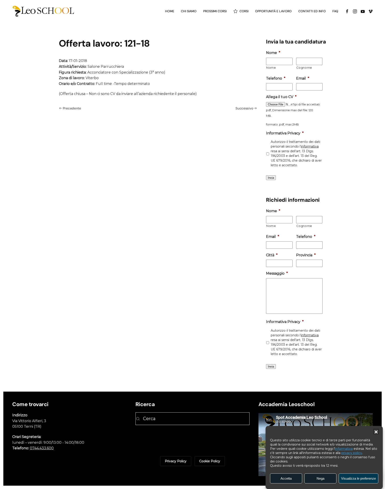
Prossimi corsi (215, 11)
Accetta (286, 478)
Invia (271, 177)
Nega (320, 478)
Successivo (244, 108)
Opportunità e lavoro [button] (273, 11)
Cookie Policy (209, 461)
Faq (335, 11)
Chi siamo (189, 11)
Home (169, 11)
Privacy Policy (175, 461)
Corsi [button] (244, 11)
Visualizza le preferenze (358, 478)
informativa (344, 449)
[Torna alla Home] (43, 11)
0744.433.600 (42, 448)
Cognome (304, 67)
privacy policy (351, 453)
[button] (376, 431)
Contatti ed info (312, 11)
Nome (271, 67)
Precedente (72, 108)
